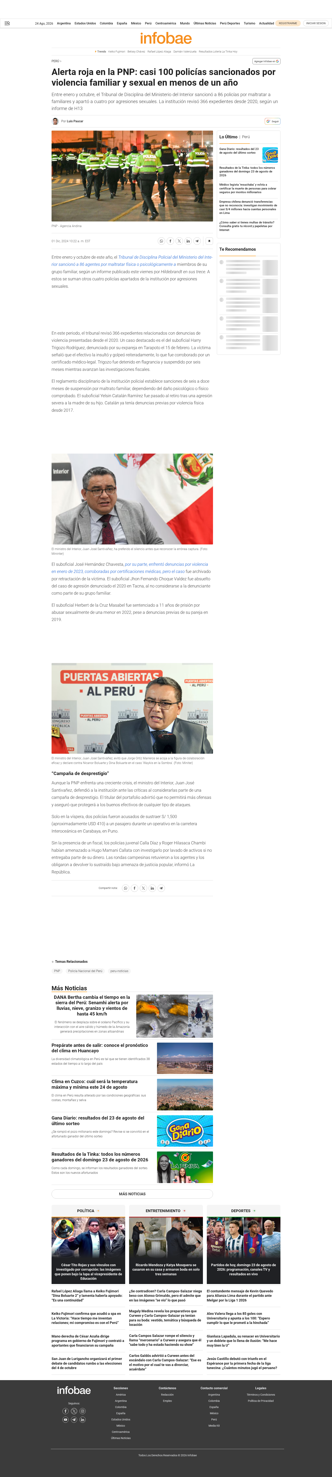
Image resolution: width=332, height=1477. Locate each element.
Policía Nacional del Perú (85, 971)
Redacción (167, 1394)
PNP (57, 971)
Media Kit (214, 1425)
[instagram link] (82, 1411)
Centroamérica (165, 23)
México (136, 23)
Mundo (185, 23)
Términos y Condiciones (261, 1394)
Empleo (167, 1400)
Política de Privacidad (261, 1400)
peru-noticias (119, 971)
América (121, 1394)
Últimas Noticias (205, 23)
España (122, 23)
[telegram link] (74, 1420)
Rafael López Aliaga (159, 51)
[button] (7, 23)
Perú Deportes (230, 23)
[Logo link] (166, 38)
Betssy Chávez (136, 51)
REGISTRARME (288, 23)
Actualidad (266, 23)
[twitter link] (74, 1411)
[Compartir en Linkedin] (188, 241)
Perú (148, 23)
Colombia (106, 23)
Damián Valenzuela (185, 51)
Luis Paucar (75, 121)
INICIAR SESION (316, 23)
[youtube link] (65, 1420)
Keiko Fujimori (116, 51)
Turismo (249, 23)
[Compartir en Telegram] (197, 241)
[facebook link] (65, 1411)
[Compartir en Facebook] (170, 241)
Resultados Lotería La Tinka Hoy (218, 51)
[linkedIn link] (82, 1420)
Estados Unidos (85, 23)
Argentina (64, 23)
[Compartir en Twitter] (179, 241)
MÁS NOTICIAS (132, 1194)
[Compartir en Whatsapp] (161, 241)
